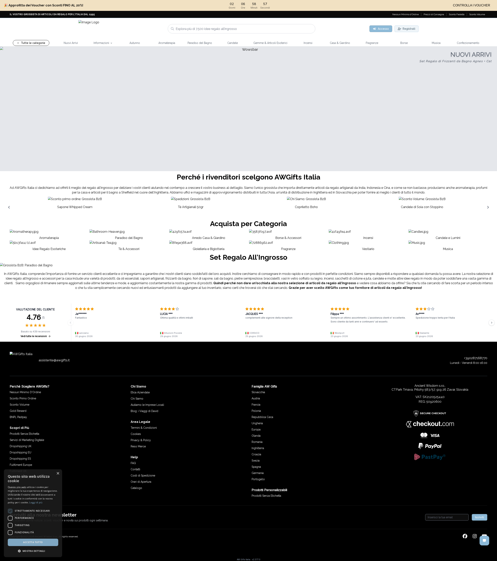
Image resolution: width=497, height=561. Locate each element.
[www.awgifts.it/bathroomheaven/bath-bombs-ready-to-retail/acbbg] (248, 109)
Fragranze (288, 249)
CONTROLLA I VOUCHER (471, 5)
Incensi (368, 238)
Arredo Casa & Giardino (208, 238)
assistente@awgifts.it (54, 360)
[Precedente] (70, 323)
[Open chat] (484, 540)
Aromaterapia (49, 238)
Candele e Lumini (448, 238)
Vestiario (368, 249)
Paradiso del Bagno (129, 238)
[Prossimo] (491, 323)
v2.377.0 (256, 559)
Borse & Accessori (288, 238)
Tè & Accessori (128, 249)
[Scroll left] (9, 207)
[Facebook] (465, 536)
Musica (448, 249)
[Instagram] (475, 536)
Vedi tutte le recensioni (34, 336)
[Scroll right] (488, 207)
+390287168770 (475, 358)
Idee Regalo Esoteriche (49, 249)
